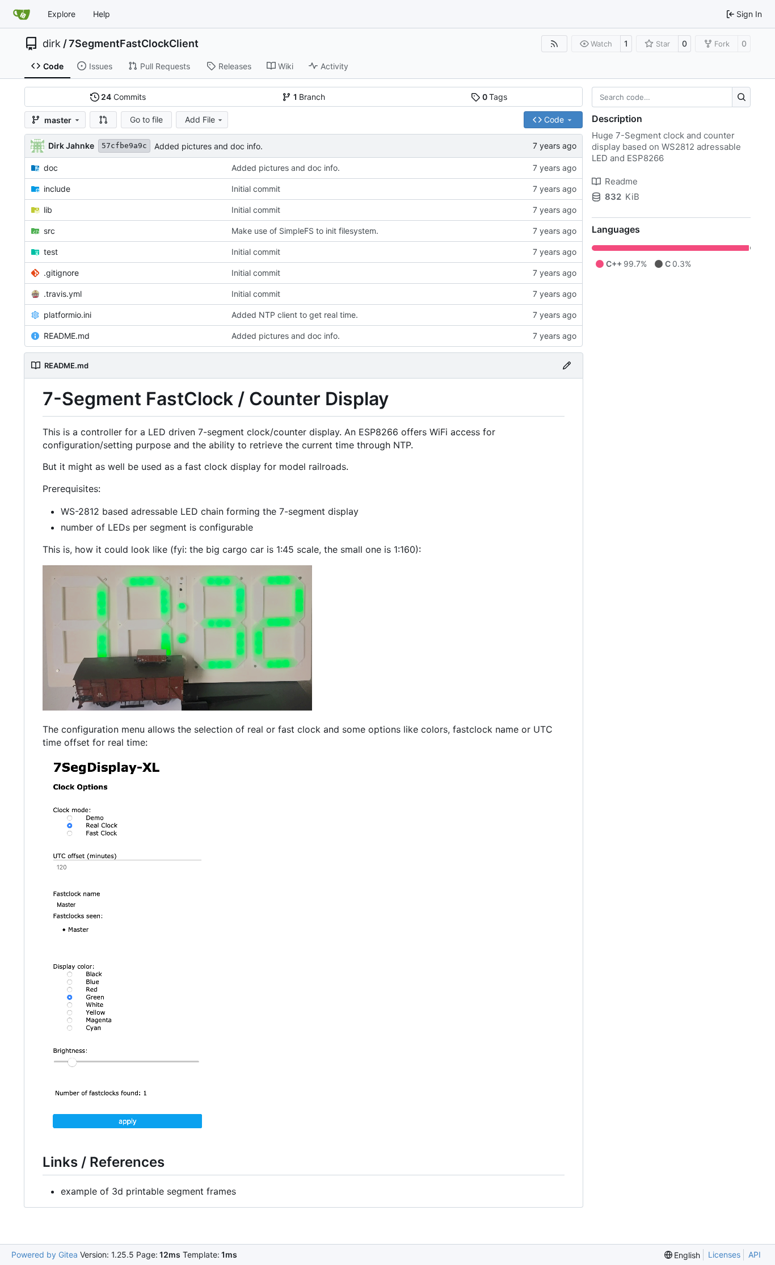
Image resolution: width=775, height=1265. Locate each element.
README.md (67, 336)
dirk (52, 43)
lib (48, 210)
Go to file (146, 119)
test (51, 252)
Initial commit (255, 189)
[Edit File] (567, 365)
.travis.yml (63, 294)
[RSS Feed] (554, 43)
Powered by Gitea (44, 1254)
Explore (61, 14)
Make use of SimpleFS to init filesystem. (304, 231)
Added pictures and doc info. (208, 146)
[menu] (682, 1255)
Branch (309, 97)
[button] (103, 119)
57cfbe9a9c (124, 145)
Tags (495, 97)
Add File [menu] (200, 119)
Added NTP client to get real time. (294, 315)
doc (51, 168)
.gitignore (61, 273)
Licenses (724, 1254)
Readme (621, 181)
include (57, 189)
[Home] (21, 14)
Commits (123, 97)
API (754, 1254)
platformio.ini (67, 315)
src (49, 231)
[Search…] (741, 97)
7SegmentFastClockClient (134, 43)
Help (101, 14)
